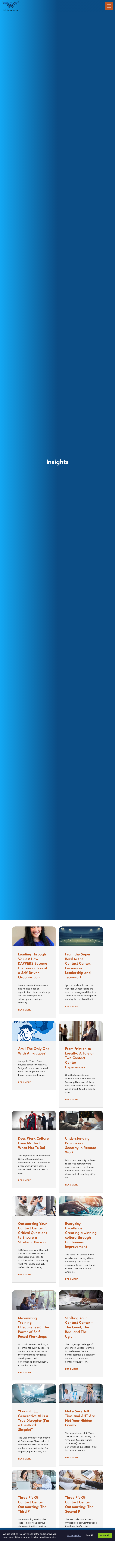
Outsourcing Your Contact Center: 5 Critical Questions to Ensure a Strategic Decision (32, 1233)
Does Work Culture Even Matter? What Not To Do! (33, 1143)
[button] (109, 6)
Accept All (104, 1535)
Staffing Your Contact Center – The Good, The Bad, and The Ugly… (79, 1328)
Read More (24, 1009)
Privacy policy (74, 1535)
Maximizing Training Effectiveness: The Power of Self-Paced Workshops (33, 1328)
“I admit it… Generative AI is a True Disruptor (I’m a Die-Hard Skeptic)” (33, 1421)
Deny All (89, 1535)
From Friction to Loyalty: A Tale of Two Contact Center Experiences (79, 1058)
